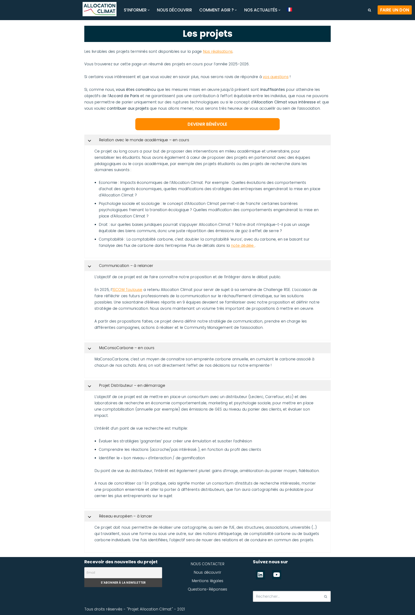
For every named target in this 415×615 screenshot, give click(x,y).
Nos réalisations (218, 51)
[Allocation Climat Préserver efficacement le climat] (100, 9)
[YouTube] (276, 574)
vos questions (276, 76)
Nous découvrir (174, 10)
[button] (149, 10)
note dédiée (243, 245)
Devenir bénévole (207, 124)
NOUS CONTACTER (207, 564)
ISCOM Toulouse (127, 289)
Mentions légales (207, 580)
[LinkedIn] (260, 574)
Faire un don (394, 10)
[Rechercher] (369, 10)
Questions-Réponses (207, 589)
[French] (289, 9)
